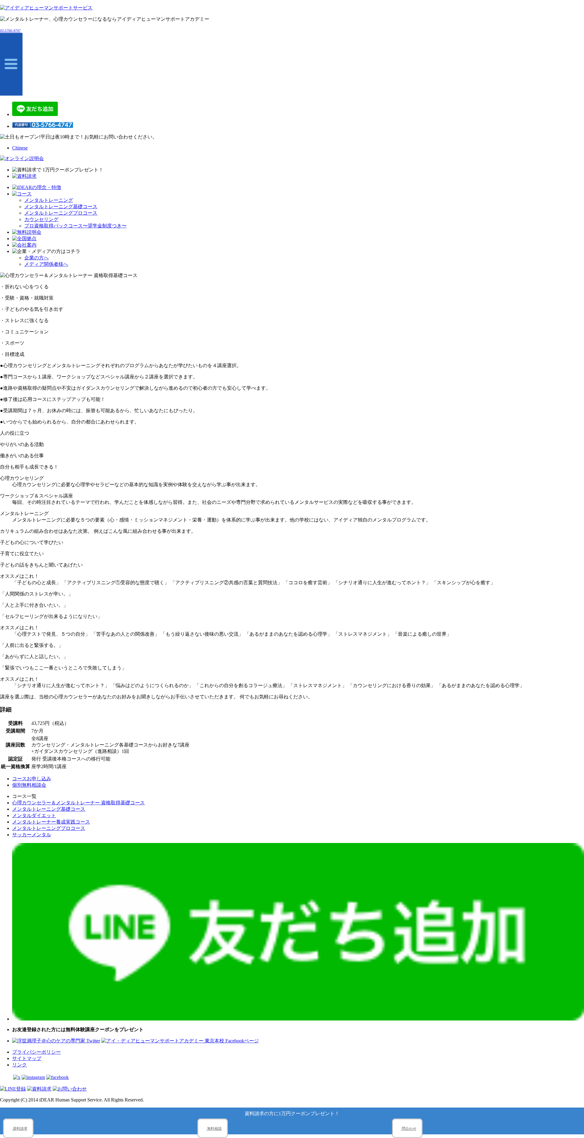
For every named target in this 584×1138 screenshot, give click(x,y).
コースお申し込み (31, 778)
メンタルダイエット (34, 815)
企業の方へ (36, 257)
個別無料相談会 (29, 785)
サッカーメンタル (31, 834)
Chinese (20, 147)
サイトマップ (26, 1058)
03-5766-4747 (10, 30)
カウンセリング (41, 219)
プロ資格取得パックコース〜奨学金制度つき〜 (75, 225)
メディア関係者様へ (46, 264)
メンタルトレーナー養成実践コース (51, 821)
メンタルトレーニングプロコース (60, 213)
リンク (19, 1064)
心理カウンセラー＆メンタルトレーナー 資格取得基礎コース (78, 802)
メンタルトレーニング (48, 200)
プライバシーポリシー (36, 1052)
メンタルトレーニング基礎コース (60, 206)
